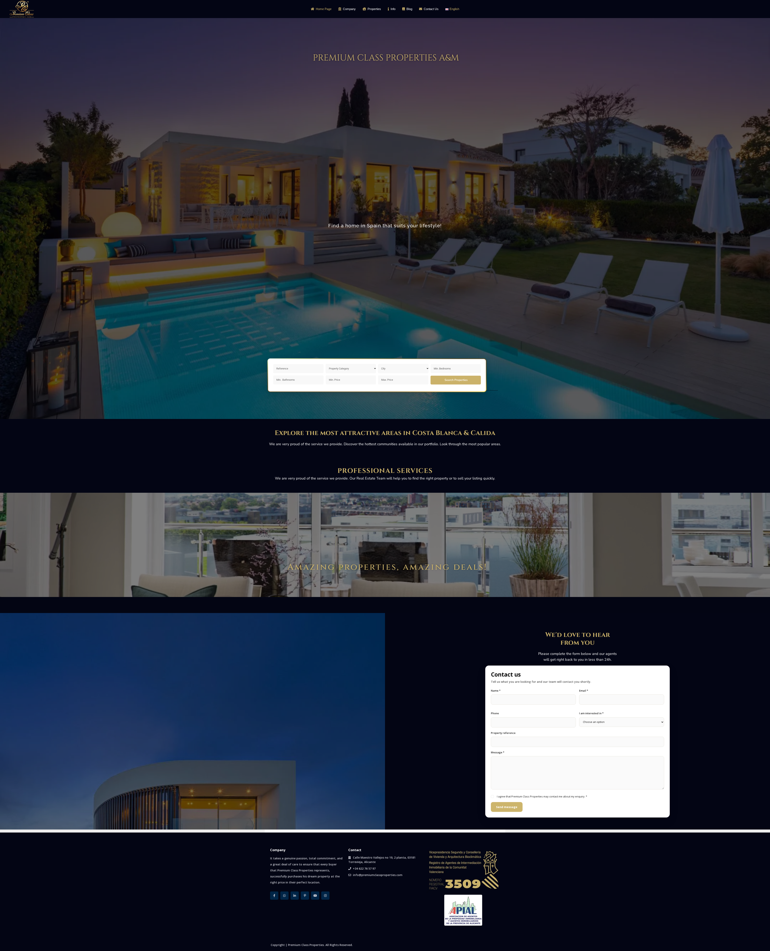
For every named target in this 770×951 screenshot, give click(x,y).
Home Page (323, 9)
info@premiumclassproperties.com (377, 875)
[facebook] (274, 895)
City (383, 368)
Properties (374, 9)
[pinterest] (305, 895)
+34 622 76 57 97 (364, 868)
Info (393, 9)
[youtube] (315, 895)
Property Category (339, 368)
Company (349, 9)
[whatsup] (284, 895)
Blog (409, 9)
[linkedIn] (295, 895)
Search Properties (456, 380)
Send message (506, 807)
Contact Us (431, 9)
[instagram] (325, 895)
